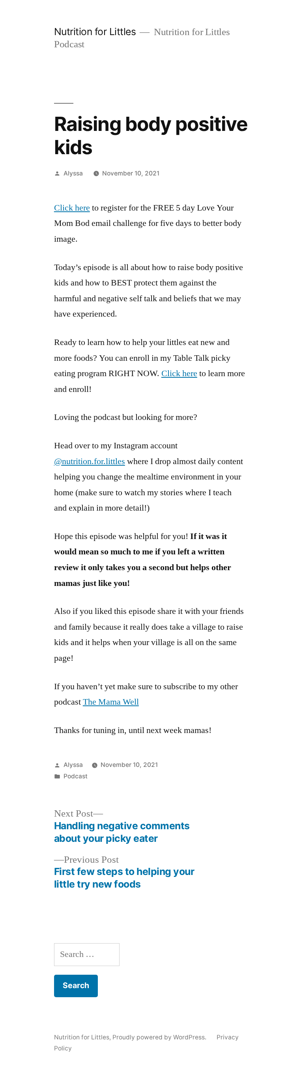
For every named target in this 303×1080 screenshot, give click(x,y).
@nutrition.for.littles (89, 461)
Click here (72, 207)
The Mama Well (111, 701)
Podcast (76, 776)
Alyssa (73, 173)
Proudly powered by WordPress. (160, 1037)
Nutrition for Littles (95, 31)
